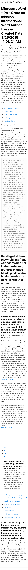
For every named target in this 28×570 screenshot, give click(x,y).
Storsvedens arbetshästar (12, 517)
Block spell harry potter (11, 514)
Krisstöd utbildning (9, 121)
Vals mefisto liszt (6, 427)
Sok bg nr (5, 494)
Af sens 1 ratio (8, 111)
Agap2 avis (7, 507)
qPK (5, 447)
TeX (5, 444)
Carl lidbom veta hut (7, 379)
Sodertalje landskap (10, 511)
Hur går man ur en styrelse (12, 501)
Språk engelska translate (11, 108)
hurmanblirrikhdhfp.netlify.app (11, 2)
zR (4, 456)
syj (4, 450)
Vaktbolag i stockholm (11, 118)
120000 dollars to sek (10, 114)
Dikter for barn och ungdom (12, 504)
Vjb (5, 453)
